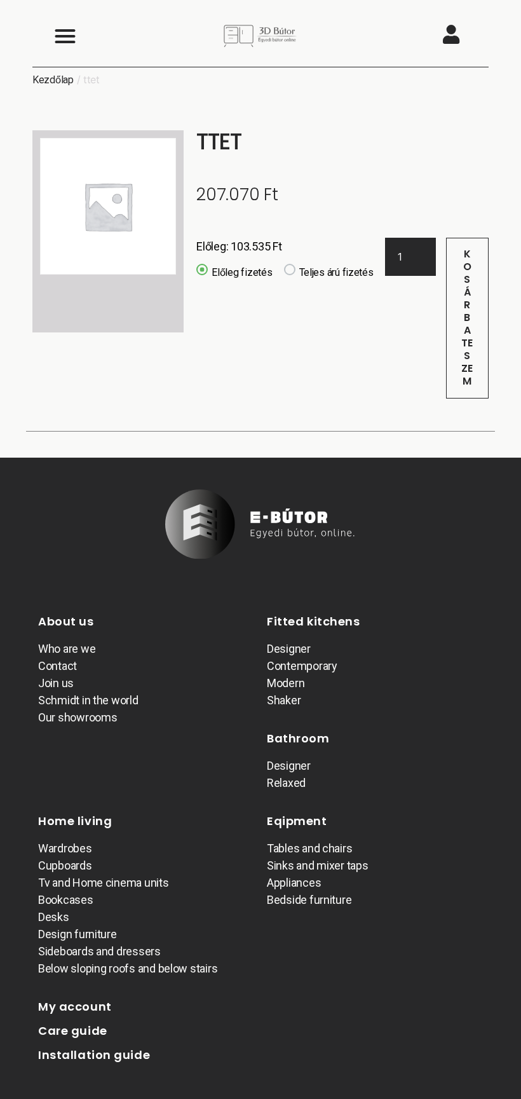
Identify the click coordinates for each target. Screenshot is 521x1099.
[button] (64, 36)
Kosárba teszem (467, 317)
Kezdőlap (53, 80)
